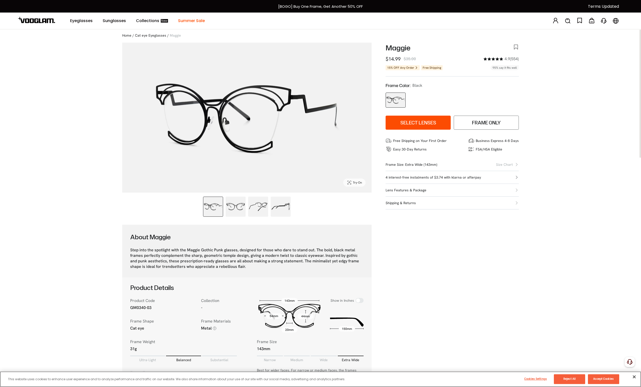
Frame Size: (395, 164)
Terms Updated (603, 6)
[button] (452, 177)
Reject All (569, 379)
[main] (320, 379)
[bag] (591, 21)
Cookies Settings (535, 379)
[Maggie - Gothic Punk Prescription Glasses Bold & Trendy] (395, 100)
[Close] (634, 376)
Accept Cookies (603, 379)
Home (126, 35)
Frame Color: (398, 85)
